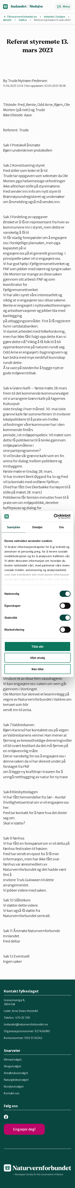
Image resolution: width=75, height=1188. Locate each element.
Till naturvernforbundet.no (22, 16)
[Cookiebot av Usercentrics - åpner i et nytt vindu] (54, 516)
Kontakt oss (11, 1093)
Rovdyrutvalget (14, 1086)
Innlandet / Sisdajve (27, 6)
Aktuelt (7, 20)
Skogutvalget (12, 1066)
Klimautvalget (13, 1059)
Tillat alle (37, 646)
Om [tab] (61, 527)
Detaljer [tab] (37, 527)
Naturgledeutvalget (16, 1080)
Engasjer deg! (24, 1129)
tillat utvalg (37, 657)
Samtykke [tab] (13, 527)
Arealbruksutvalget (16, 1073)
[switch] (65, 605)
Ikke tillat (37, 669)
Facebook (6, 1117)
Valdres (23, 20)
